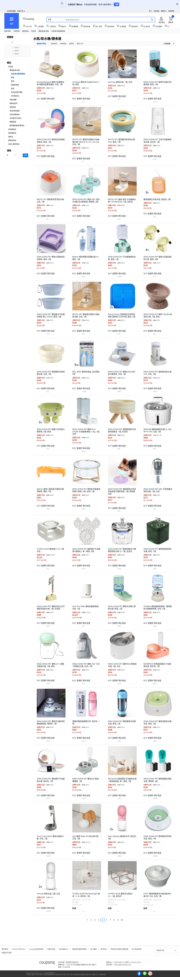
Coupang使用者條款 (36, 948)
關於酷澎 (5, 948)
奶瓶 (12, 88)
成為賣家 (171, 11)
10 (122, 920)
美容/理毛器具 (15, 111)
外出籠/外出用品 (15, 118)
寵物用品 (25, 31)
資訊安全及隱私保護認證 (119, 948)
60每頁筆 (167, 44)
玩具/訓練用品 (15, 114)
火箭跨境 (16, 31)
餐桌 (12, 77)
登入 (150, 11)
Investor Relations (18, 948)
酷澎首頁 (7, 31)
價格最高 (63, 44)
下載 (116, 4)
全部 (49, 19)
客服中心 (164, 11)
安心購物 (93, 948)
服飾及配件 (14, 103)
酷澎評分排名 (41, 44)
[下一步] (127, 920)
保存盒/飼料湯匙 (17, 92)
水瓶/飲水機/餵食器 (58, 31)
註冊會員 (156, 11)
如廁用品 (13, 107)
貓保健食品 (12, 133)
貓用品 (10, 137)
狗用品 (33, 31)
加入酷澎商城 (136, 948)
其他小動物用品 (13, 144)
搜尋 (25, 155)
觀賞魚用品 (12, 140)
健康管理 (13, 122)
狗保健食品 (12, 129)
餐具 (12, 81)
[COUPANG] (47, 963)
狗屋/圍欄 (13, 100)
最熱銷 (71, 44)
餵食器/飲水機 (44, 31)
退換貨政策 (51, 948)
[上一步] (82, 920)
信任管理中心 (64, 948)
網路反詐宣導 (6, 952)
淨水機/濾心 (15, 96)
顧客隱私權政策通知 (79, 948)
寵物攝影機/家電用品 (17, 125)
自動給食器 (15, 85)
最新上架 (80, 44)
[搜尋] (152, 19)
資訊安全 (104, 948)
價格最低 (54, 44)
